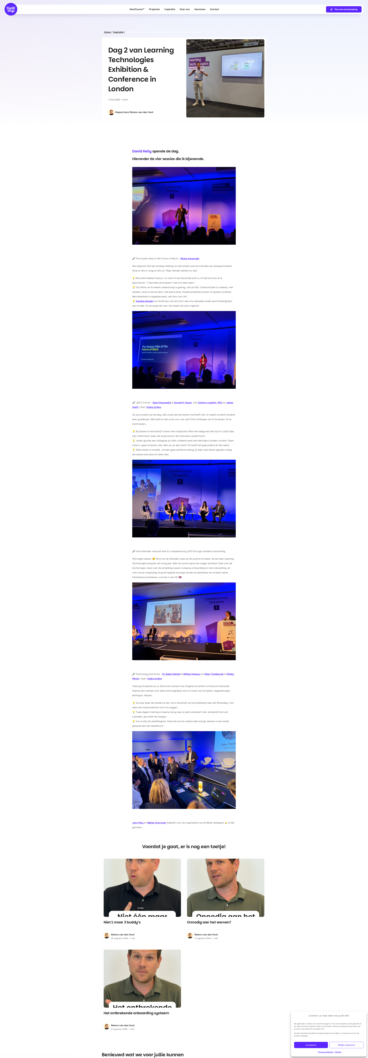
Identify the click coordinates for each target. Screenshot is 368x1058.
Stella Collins (153, 407)
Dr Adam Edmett (171, 674)
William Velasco (192, 674)
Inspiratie (118, 32)
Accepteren (311, 1045)
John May (137, 822)
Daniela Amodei (144, 301)
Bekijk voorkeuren (346, 1045)
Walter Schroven (156, 822)
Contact (338, 1052)
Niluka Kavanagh (189, 258)
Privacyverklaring (325, 1052)
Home (107, 32)
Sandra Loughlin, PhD (210, 402)
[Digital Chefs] (11, 3)
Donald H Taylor (183, 402)
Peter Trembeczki (214, 674)
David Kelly (142, 151)
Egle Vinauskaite (162, 402)
